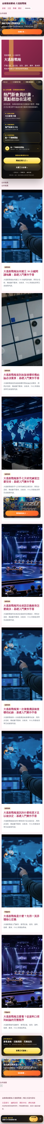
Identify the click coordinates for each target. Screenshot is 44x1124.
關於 (20, 8)
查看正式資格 (22, 1051)
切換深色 (27, 8)
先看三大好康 (22, 167)
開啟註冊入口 (22, 160)
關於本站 (23, 1103)
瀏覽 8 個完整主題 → (11, 73)
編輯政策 (14, 1103)
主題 (9, 8)
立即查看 (33, 1118)
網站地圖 (31, 1103)
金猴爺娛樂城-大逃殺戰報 (14, 3)
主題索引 (5, 1103)
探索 (4, 8)
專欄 (14, 8)
